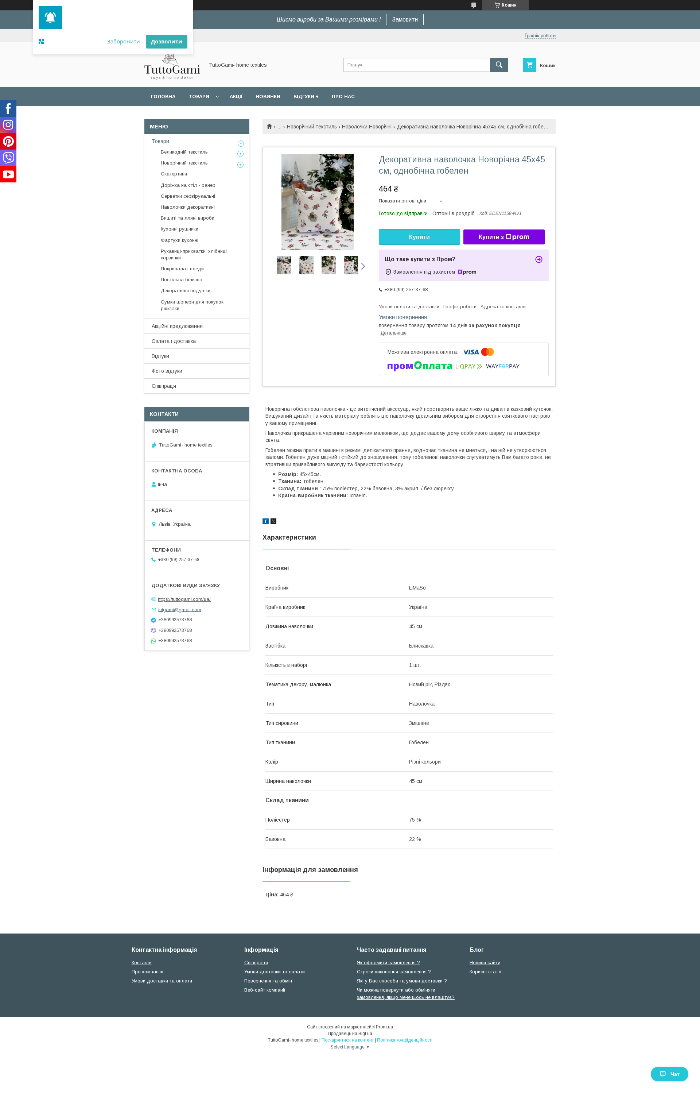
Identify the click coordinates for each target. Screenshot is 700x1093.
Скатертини (174, 174)
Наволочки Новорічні (367, 127)
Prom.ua (384, 1027)
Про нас (343, 96)
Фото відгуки (167, 371)
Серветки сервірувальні (188, 196)
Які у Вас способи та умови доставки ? (402, 981)
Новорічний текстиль (312, 127)
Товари (198, 96)
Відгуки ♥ (306, 96)
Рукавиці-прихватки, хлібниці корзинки (194, 254)
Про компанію (147, 971)
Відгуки (160, 356)
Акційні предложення (177, 326)
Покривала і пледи (182, 268)
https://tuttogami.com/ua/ (184, 599)
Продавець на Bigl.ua (350, 1033)
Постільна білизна (181, 279)
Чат (675, 1074)
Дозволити (166, 41)
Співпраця (164, 386)
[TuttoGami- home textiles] (172, 78)
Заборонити (123, 41)
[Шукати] (499, 65)
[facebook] (265, 522)
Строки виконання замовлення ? (394, 971)
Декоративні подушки (185, 290)
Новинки (268, 96)
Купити (419, 237)
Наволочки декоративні (188, 207)
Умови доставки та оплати (162, 981)
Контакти (142, 962)
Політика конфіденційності (404, 1040)
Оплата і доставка (174, 341)
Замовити (405, 19)
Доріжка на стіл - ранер (188, 185)
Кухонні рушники (179, 229)
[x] (273, 522)
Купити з (491, 237)
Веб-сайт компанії (264, 990)
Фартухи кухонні (179, 240)
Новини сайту (485, 962)
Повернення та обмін (268, 981)
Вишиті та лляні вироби (187, 218)
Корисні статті (485, 971)
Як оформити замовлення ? (388, 962)
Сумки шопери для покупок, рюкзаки (193, 305)
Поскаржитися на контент (348, 1040)
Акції (236, 96)
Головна (163, 96)
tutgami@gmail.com (179, 609)
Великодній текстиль (184, 152)
